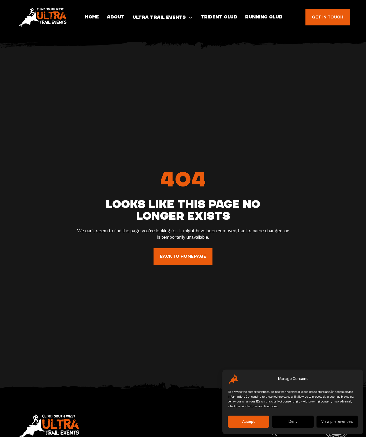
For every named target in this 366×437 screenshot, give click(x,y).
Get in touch (327, 17)
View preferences (337, 421)
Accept (248, 421)
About (116, 17)
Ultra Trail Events (159, 17)
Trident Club (219, 17)
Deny (293, 421)
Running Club (263, 17)
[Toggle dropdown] (190, 17)
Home (92, 17)
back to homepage (183, 256)
